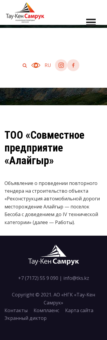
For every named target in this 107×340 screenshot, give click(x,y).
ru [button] (48, 65)
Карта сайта (79, 310)
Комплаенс (46, 310)
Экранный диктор (25, 318)
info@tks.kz (76, 278)
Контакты (16, 310)
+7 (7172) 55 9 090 (38, 278)
